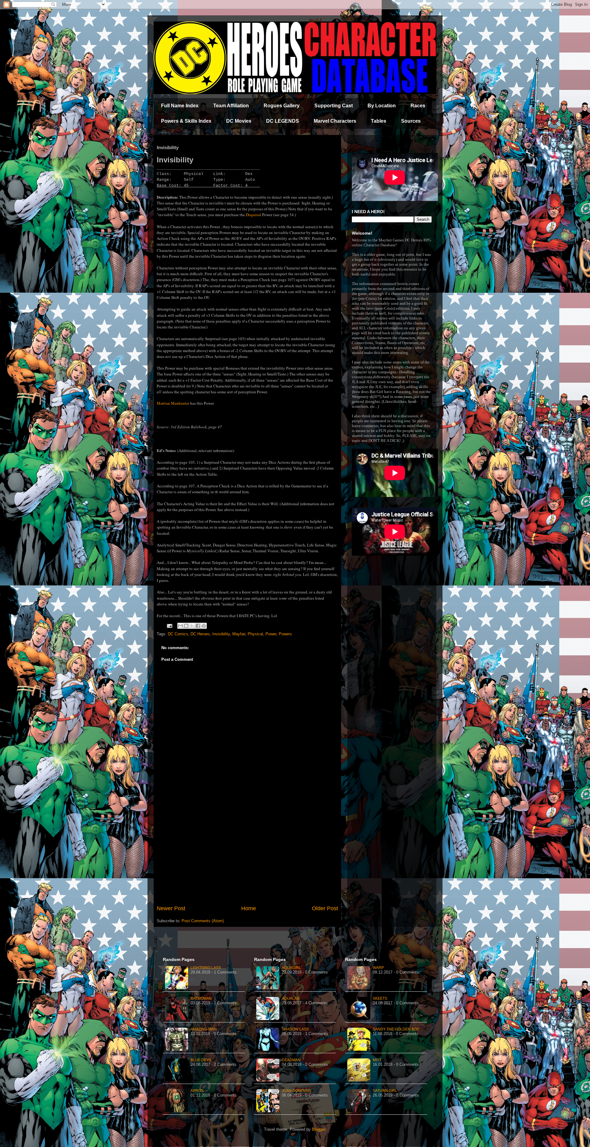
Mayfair (238, 634)
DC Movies (238, 121)
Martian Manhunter (173, 403)
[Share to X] (192, 626)
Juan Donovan (296, 1091)
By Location (382, 105)
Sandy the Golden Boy (396, 1029)
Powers (285, 634)
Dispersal (253, 214)
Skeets (380, 998)
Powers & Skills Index (186, 121)
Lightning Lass (206, 968)
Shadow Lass (295, 1029)
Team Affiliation (231, 105)
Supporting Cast (333, 105)
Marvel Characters (335, 121)
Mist (377, 1060)
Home (248, 908)
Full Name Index (180, 105)
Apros (197, 1091)
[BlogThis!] (186, 626)
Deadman (291, 1060)
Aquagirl (291, 968)
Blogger (318, 1129)
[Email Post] (169, 625)
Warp (378, 968)
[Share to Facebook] (198, 626)
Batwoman (201, 998)
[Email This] (180, 626)
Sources (411, 121)
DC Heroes (200, 634)
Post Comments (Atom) (203, 921)
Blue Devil (201, 1060)
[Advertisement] (247, 854)
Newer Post (171, 908)
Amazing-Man (204, 1029)
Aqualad (291, 998)
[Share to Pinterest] (204, 626)
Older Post (325, 908)
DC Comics (178, 634)
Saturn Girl (385, 1091)
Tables (378, 121)
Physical (255, 634)
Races (418, 105)
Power (271, 634)
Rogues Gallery (282, 105)
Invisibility (221, 634)
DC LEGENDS (282, 121)
